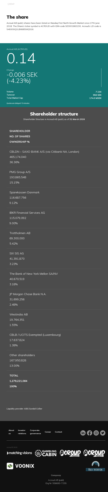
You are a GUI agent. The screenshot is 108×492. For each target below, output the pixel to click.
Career (48, 432)
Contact (58, 432)
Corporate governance (35, 432)
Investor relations (22, 432)
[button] (99, 4)
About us (11, 432)
